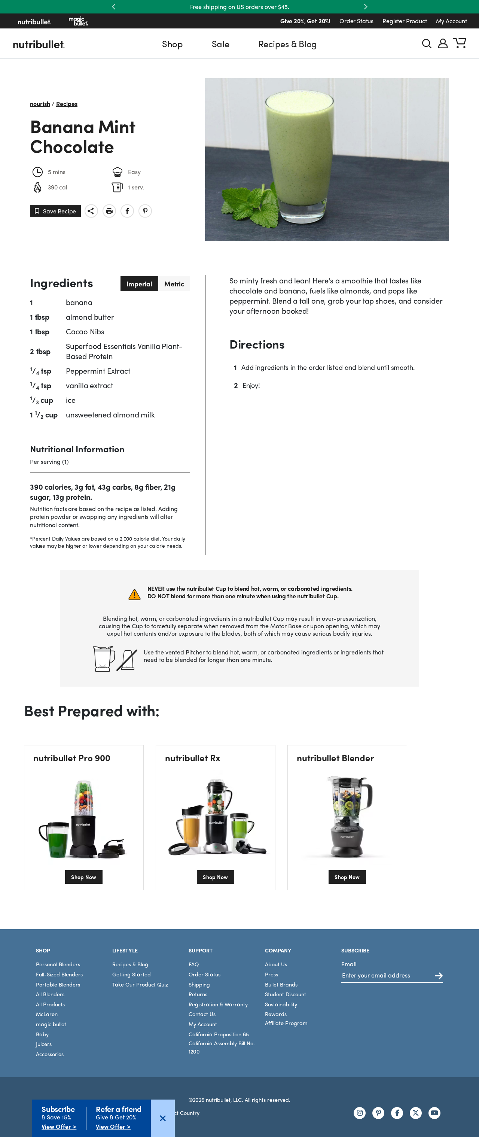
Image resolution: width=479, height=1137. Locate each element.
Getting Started (131, 974)
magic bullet (51, 1024)
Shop (172, 43)
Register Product (404, 21)
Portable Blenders (58, 984)
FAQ (194, 964)
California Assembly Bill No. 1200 (222, 1047)
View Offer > (59, 1126)
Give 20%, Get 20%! (305, 20)
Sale (220, 43)
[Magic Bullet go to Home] (78, 21)
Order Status (356, 21)
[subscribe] (438, 976)
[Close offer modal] (163, 1118)
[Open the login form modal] (443, 43)
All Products (50, 1004)
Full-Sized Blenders (59, 974)
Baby (42, 1034)
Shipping (199, 984)
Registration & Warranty (218, 1004)
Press (271, 974)
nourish (40, 103)
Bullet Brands (281, 984)
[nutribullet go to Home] (34, 21)
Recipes (66, 103)
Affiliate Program (286, 1023)
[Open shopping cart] (459, 43)
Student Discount (285, 994)
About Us (276, 964)
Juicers (44, 1044)
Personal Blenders (58, 964)
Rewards (276, 1014)
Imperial (139, 283)
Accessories (50, 1054)
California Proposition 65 (219, 1034)
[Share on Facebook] (127, 211)
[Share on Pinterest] (145, 211)
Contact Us (202, 1014)
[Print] (109, 211)
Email (349, 964)
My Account (451, 21)
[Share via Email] (91, 211)
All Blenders (50, 994)
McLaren (47, 1014)
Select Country (181, 1112)
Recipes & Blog (287, 43)
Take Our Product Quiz (140, 984)
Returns (198, 994)
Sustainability (281, 1004)
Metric (174, 283)
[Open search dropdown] (426, 43)
